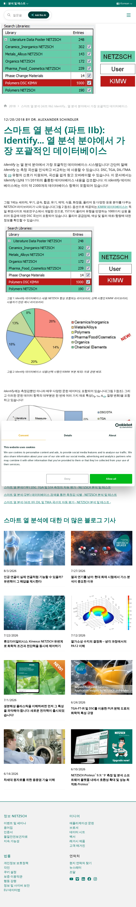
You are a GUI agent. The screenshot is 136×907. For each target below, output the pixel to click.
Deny (67, 478)
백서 (72, 836)
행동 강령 (10, 881)
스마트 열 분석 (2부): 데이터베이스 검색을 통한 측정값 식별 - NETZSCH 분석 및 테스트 (60, 494)
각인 (7, 867)
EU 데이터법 (12, 890)
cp (9, 174)
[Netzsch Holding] (5, 3)
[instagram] (95, 879)
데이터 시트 (77, 832)
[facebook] (89, 879)
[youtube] (71, 879)
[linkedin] (83, 879)
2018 (12, 106)
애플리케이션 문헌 (81, 823)
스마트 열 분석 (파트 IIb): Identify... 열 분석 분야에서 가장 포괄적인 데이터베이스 (74, 106)
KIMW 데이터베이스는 (112, 207)
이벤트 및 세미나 (15, 823)
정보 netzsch (15, 815)
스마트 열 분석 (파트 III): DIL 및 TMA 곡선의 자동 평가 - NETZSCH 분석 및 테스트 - (57, 502)
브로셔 (73, 827)
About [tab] (112, 435)
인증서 (8, 832)
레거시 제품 (77, 841)
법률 (7, 855)
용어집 (8, 827)
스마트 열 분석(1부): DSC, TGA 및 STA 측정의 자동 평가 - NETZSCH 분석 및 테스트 (57, 487)
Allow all (111, 478)
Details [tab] (68, 435)
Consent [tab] (24, 435)
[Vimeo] (77, 879)
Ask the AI (40, 15)
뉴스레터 (75, 867)
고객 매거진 (77, 845)
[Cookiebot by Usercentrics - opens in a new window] (117, 425)
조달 (72, 872)
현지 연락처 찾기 (80, 863)
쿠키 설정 (10, 872)
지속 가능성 (11, 841)
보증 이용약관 (13, 876)
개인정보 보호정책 (16, 863)
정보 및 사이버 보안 (17, 885)
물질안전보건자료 (16, 836)
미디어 (74, 815)
